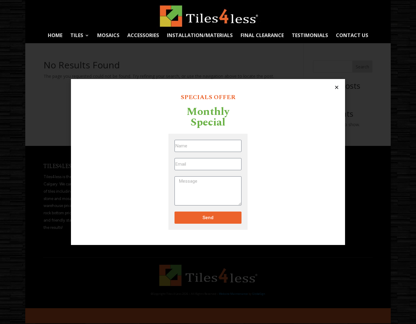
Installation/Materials (200, 36)
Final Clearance (262, 36)
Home (55, 36)
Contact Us (352, 36)
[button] (336, 87)
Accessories (143, 36)
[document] (208, 162)
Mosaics (108, 36)
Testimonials (310, 36)
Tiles (76, 36)
